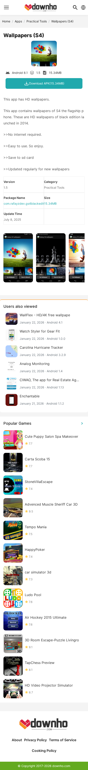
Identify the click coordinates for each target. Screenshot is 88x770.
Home (6, 21)
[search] (75, 7)
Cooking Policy (44, 750)
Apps (18, 21)
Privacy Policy (35, 740)
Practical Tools (36, 21)
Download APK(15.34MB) (46, 83)
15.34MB (50, 203)
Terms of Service (62, 740)
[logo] (6, 7)
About (17, 740)
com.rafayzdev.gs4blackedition (26, 203)
